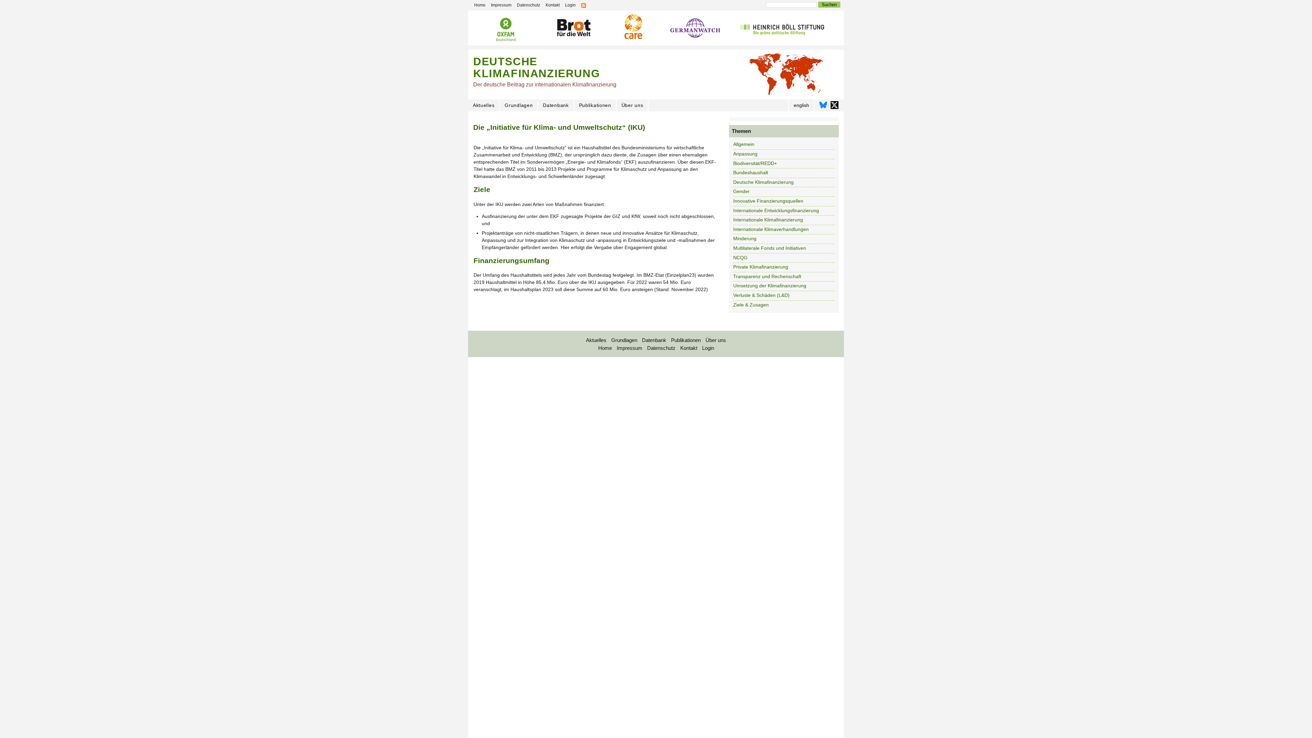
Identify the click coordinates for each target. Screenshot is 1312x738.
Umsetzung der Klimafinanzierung (769, 285)
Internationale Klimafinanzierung (768, 219)
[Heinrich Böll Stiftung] (782, 28)
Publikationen (595, 105)
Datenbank (556, 105)
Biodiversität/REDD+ (755, 163)
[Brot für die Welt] (573, 27)
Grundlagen (519, 105)
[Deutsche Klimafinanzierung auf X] (834, 107)
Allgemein (743, 144)
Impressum (629, 348)
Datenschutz (661, 348)
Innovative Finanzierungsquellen (768, 201)
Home (605, 348)
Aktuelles (483, 105)
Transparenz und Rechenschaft (767, 276)
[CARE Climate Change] (633, 26)
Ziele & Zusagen (751, 305)
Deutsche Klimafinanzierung (763, 182)
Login (708, 348)
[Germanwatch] (695, 28)
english (801, 105)
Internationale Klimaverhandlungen (771, 229)
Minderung (744, 238)
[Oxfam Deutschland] (505, 29)
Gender (741, 191)
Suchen (829, 4)
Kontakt (688, 348)
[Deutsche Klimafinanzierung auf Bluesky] (823, 107)
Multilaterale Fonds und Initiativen (769, 248)
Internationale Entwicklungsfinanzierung (776, 210)
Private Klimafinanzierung (760, 267)
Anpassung (745, 153)
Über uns (632, 105)
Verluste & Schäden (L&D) (761, 295)
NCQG (740, 257)
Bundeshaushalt (750, 172)
